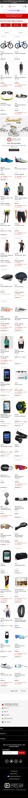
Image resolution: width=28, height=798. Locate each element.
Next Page (23, 691)
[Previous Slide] (1, 2)
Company (2, 738)
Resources (3, 733)
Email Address (6, 749)
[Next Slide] (27, 2)
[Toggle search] (23, 6)
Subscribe (21, 753)
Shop (1, 728)
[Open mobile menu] (2, 6)
